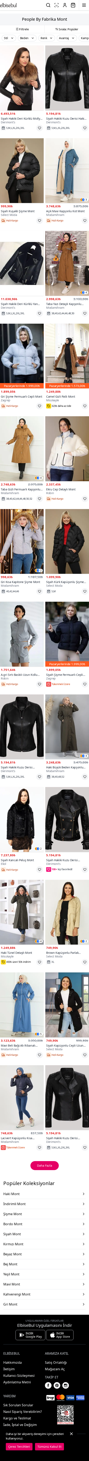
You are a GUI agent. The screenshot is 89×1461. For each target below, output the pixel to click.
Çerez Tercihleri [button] (19, 1447)
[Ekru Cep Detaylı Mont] (67, 448)
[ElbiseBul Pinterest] (57, 1385)
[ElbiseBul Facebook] (48, 1385)
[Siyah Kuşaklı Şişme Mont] (22, 170)
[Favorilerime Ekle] (39, 128)
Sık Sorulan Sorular (18, 1405)
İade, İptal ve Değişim (20, 1424)
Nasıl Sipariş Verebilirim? (22, 1411)
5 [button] (41, 1034)
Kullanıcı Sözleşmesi (19, 1375)
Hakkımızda (12, 1362)
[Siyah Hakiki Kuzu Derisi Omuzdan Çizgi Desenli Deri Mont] (22, 726)
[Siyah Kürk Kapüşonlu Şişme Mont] (67, 541)
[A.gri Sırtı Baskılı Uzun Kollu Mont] (22, 634)
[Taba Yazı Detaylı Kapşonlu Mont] (67, 263)
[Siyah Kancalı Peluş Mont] (22, 819)
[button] (9, 38)
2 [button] (41, 570)
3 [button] (86, 199)
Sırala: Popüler (68, 29)
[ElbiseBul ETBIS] (65, 1414)
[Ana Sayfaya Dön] (8, 5)
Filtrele (24, 29)
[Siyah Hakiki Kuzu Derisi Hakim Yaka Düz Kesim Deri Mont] (67, 77)
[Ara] (48, 5)
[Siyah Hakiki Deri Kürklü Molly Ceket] (22, 77)
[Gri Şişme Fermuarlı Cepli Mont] (22, 356)
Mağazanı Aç (55, 1369)
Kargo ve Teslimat (17, 1418)
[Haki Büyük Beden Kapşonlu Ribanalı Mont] (67, 726)
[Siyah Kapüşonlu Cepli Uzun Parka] (67, 1004)
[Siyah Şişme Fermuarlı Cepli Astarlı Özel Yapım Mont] (67, 634)
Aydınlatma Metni (17, 1382)
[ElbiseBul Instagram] (65, 1385)
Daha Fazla (44, 1165)
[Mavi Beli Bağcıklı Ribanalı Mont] (22, 1004)
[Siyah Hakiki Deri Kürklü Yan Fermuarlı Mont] (22, 263)
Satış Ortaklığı (56, 1362)
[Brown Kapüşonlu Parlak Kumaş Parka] (67, 912)
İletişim (9, 1369)
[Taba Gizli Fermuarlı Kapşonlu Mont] (22, 448)
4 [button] (86, 292)
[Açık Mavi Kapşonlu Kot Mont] (67, 170)
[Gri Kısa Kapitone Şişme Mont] (22, 541)
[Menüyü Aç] (84, 5)
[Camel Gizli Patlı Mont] (67, 356)
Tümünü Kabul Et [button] (49, 1447)
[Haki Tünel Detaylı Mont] (22, 912)
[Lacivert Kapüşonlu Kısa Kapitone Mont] (22, 1097)
